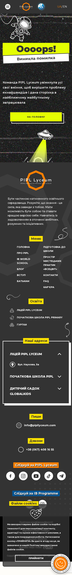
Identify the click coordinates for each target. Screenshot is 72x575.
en (65, 6)
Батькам (23, 281)
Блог (20, 269)
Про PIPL (23, 253)
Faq (46, 281)
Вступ (21, 275)
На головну (36, 116)
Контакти (50, 275)
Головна (23, 247)
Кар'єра (48, 287)
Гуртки (21, 324)
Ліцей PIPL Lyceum (29, 310)
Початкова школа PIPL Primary (39, 317)
